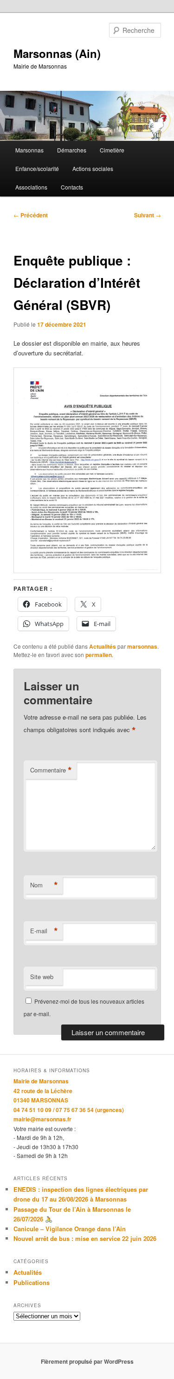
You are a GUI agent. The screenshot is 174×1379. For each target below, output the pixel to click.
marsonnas (142, 646)
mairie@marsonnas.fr (42, 1119)
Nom (44, 885)
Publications (31, 1282)
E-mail (44, 931)
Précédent (30, 215)
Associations (31, 187)
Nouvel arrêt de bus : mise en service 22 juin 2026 (84, 1238)
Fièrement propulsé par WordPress (87, 1361)
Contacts (72, 187)
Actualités (102, 646)
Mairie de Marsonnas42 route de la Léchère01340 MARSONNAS (42, 1090)
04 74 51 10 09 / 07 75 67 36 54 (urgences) (68, 1110)
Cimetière (112, 150)
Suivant (147, 215)
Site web (41, 976)
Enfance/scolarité (37, 168)
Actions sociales (92, 168)
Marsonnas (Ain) (57, 53)
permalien (98, 655)
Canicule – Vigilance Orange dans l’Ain (69, 1228)
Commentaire (51, 770)
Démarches (71, 150)
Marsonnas (29, 150)
